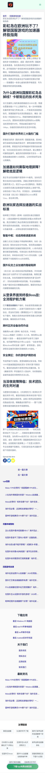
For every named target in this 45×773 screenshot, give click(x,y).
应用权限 (22, 662)
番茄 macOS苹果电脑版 (22, 627)
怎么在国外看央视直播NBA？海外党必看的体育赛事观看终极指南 (22, 531)
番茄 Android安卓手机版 (22, 638)
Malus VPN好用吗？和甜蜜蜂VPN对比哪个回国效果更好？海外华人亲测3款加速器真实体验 (22, 488)
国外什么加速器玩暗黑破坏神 (22, 755)
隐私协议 (22, 656)
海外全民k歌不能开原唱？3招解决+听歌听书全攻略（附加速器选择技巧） (22, 545)
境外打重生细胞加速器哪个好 (15, 763)
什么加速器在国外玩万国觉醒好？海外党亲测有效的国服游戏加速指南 (22, 587)
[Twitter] (9, 460)
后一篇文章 (23, 475)
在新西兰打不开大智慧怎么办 (30, 763)
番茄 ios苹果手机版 (22, 632)
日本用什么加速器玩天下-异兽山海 (7, 745)
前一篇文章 (23, 470)
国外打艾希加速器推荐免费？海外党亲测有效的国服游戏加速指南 (22, 580)
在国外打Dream (7, 754)
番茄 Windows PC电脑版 (22, 621)
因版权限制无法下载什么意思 (37, 755)
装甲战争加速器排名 (37, 743)
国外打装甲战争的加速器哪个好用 (37, 734)
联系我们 (22, 667)
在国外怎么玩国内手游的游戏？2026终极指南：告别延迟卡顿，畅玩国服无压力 (22, 594)
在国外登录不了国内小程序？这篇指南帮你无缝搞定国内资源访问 (22, 538)
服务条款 (22, 650)
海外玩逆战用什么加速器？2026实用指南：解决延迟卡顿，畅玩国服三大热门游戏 (22, 573)
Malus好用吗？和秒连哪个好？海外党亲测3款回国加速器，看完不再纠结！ (22, 502)
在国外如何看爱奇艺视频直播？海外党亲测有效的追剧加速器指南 (22, 558)
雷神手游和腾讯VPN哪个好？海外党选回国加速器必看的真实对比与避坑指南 (22, 516)
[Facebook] (5, 460)
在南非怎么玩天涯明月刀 (22, 743)
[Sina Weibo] (13, 460)
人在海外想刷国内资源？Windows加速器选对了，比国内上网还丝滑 (22, 495)
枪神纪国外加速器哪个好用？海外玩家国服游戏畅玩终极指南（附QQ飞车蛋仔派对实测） (22, 601)
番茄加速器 (7, 731)
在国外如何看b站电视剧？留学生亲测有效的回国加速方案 (22, 551)
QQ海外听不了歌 (22, 731)
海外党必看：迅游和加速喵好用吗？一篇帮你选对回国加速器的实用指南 (22, 509)
